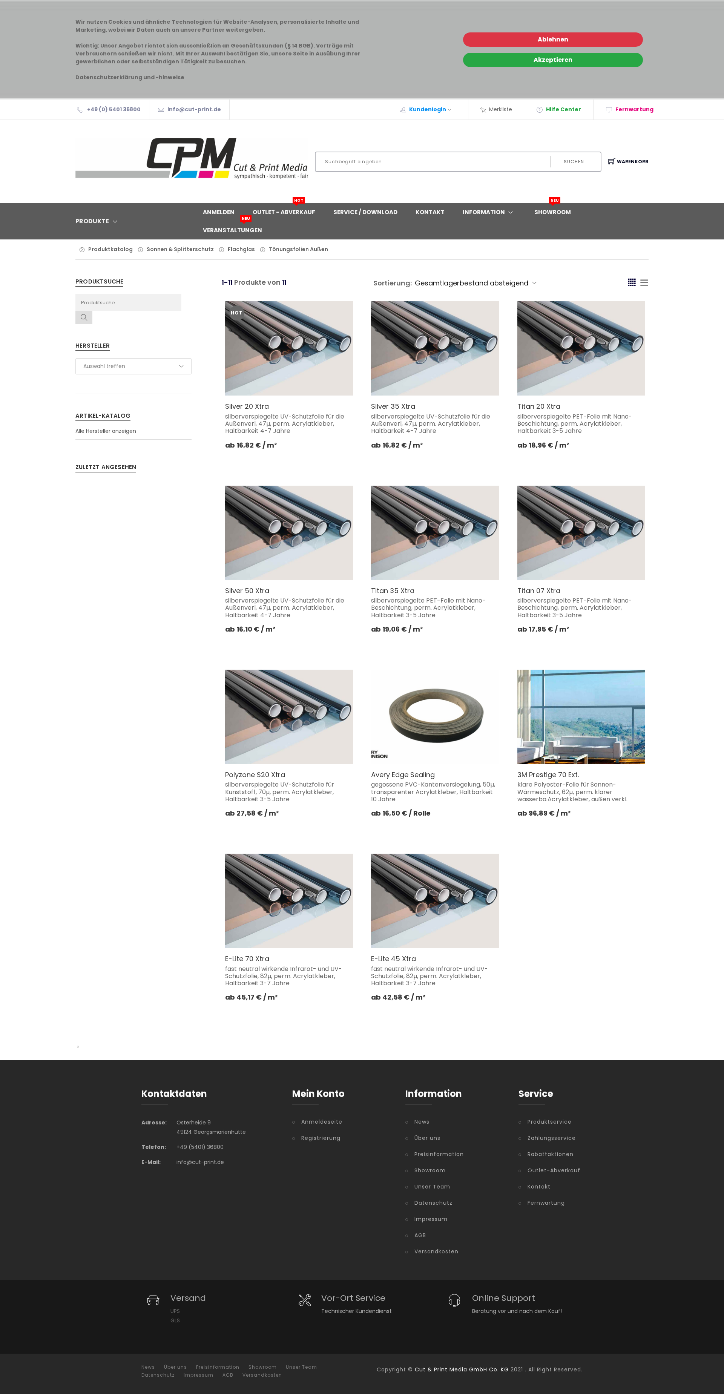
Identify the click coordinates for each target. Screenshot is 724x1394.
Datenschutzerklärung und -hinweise (129, 77)
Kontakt (430, 212)
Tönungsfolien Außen (298, 249)
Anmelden (219, 212)
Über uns (427, 1138)
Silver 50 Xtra (247, 590)
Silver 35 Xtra (393, 406)
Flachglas (241, 249)
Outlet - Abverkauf (284, 209)
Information (484, 212)
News (421, 1122)
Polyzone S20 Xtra (255, 774)
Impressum (431, 1219)
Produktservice (550, 1122)
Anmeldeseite (321, 1122)
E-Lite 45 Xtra (393, 958)
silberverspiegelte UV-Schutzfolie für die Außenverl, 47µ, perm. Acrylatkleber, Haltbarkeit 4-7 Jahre (284, 423)
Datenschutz (433, 1203)
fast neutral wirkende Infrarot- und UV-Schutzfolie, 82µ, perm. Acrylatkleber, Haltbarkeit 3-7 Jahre (283, 976)
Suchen (574, 161)
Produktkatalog (110, 249)
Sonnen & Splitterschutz (180, 249)
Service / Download (365, 212)
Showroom (552, 209)
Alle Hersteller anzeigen (105, 431)
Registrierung (321, 1138)
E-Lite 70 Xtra (247, 958)
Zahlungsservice (552, 1138)
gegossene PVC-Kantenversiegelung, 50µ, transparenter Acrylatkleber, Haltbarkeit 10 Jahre (433, 791)
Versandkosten (436, 1251)
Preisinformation (439, 1154)
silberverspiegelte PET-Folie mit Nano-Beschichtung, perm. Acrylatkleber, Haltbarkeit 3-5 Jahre (574, 423)
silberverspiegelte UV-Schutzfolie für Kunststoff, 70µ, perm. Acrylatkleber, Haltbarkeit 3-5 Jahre (279, 791)
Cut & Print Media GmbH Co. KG (462, 1369)
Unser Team (432, 1186)
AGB (420, 1235)
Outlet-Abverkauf (554, 1170)
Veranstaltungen (232, 227)
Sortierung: (392, 283)
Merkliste (500, 109)
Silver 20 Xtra (247, 406)
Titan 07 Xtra (538, 590)
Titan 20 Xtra (538, 406)
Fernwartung (546, 1203)
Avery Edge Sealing (403, 774)
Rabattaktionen (551, 1154)
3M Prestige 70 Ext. (548, 774)
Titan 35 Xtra (392, 590)
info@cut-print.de (194, 109)
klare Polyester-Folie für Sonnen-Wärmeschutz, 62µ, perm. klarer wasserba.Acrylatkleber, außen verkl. (572, 791)
